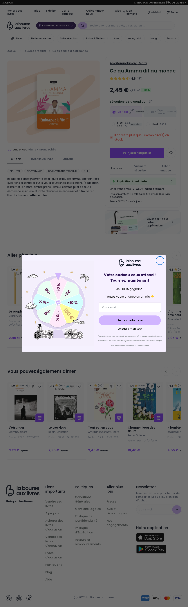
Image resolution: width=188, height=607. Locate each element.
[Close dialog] (160, 260)
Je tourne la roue (129, 320)
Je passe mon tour (130, 329)
